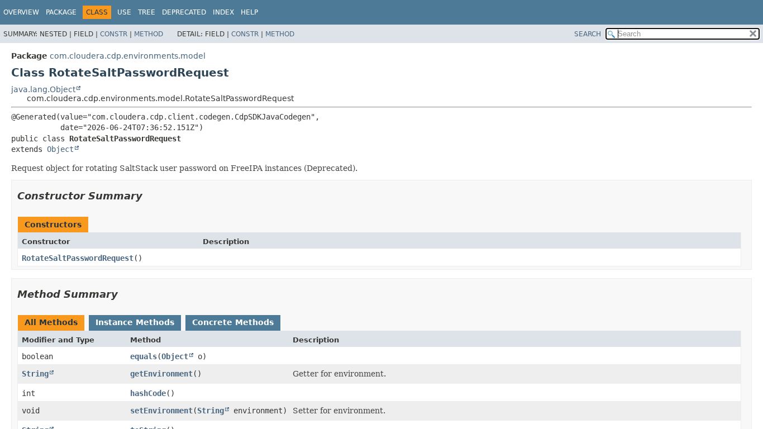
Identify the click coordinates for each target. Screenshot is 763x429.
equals (143, 356)
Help (249, 12)
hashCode (148, 393)
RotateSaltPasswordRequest (77, 258)
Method (148, 34)
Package (61, 12)
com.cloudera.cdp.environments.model (128, 55)
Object (60, 149)
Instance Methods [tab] (135, 322)
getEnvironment (161, 373)
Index (223, 12)
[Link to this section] (150, 196)
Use (124, 12)
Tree (146, 12)
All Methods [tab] (51, 322)
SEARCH (587, 34)
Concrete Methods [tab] (233, 322)
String (35, 373)
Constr (113, 34)
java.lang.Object (43, 89)
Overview (21, 12)
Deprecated (184, 12)
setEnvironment (161, 410)
